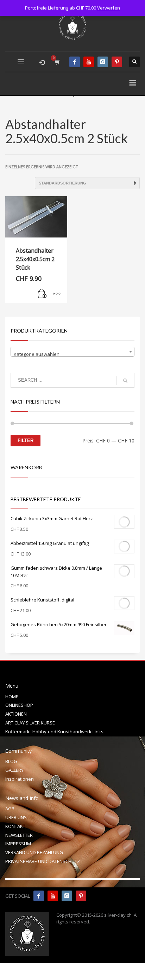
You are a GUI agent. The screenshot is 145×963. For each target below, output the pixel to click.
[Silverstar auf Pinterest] (81, 896)
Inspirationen (19, 779)
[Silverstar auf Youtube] (53, 896)
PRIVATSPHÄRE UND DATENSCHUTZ (42, 861)
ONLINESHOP (19, 705)
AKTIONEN (16, 714)
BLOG (11, 761)
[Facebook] (74, 62)
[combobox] (72, 352)
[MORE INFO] (57, 294)
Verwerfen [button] (108, 8)
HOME (11, 696)
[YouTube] (88, 62)
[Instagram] (102, 62)
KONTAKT (15, 826)
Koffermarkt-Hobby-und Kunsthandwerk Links (54, 731)
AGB (9, 808)
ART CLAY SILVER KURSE (30, 723)
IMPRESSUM (18, 843)
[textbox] (72, 354)
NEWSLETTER (19, 835)
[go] (125, 380)
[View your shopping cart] (56, 62)
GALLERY (14, 770)
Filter (25, 440)
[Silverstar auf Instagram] (67, 896)
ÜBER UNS (16, 817)
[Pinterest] (117, 62)
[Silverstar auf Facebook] (38, 896)
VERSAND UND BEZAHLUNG (34, 852)
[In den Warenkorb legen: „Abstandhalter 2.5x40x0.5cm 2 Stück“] (43, 294)
